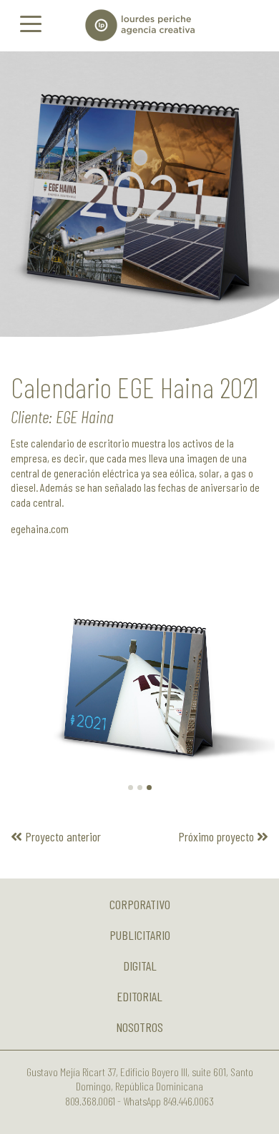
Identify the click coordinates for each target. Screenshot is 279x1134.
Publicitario (139, 935)
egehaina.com (40, 528)
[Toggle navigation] (31, 23)
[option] (139, 194)
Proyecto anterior (61, 836)
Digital (140, 965)
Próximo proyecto (217, 836)
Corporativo (139, 904)
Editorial (139, 996)
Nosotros (139, 1027)
